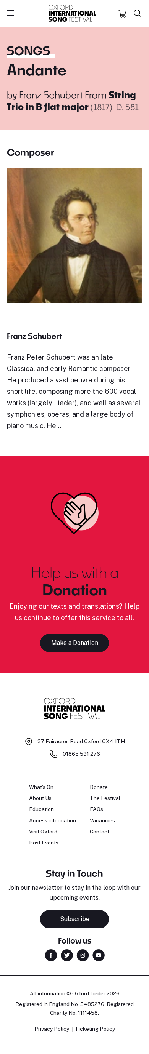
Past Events (43, 843)
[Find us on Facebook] (51, 955)
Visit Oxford (43, 831)
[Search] (137, 13)
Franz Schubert (51, 94)
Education (41, 809)
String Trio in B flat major (71, 100)
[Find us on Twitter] (67, 955)
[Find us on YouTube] (98, 955)
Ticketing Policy (95, 1029)
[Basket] (122, 13)
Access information (52, 820)
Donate (99, 787)
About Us (40, 798)
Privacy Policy (51, 1029)
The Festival (105, 798)
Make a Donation (74, 642)
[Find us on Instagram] (82, 955)
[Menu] (10, 13)
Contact (99, 831)
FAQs (96, 809)
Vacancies (102, 820)
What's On (41, 787)
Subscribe (74, 919)
